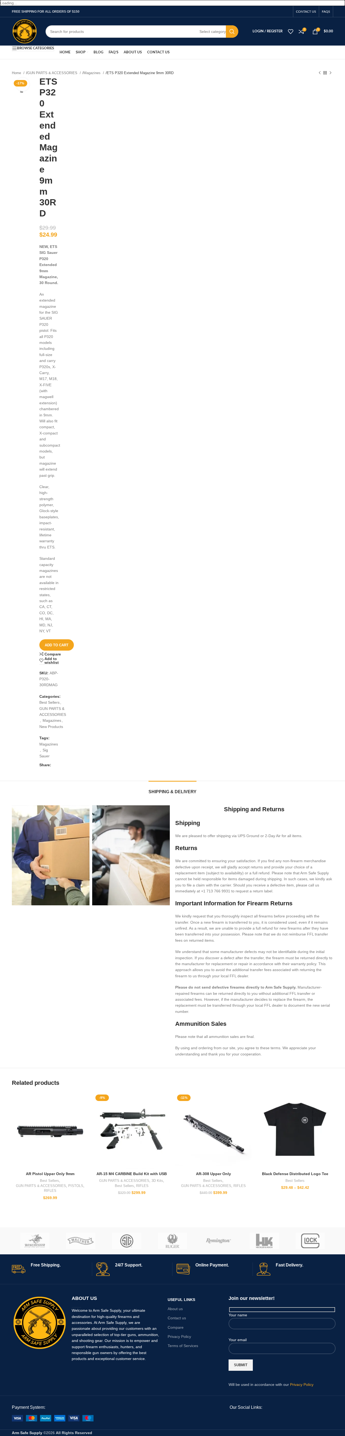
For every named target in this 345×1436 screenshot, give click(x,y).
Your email (238, 1340)
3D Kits (157, 1181)
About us (175, 1309)
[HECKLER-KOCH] (264, 1240)
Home (17, 73)
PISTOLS (75, 1186)
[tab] (172, 789)
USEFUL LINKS (181, 1299)
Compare (176, 1327)
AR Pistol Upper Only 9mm (50, 1174)
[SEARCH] (232, 31)
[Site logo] (24, 31)
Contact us (177, 1318)
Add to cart (56, 645)
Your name (238, 1315)
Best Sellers (49, 702)
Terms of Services (183, 1346)
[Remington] (218, 1240)
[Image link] (40, 1322)
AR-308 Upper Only (213, 1174)
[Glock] (310, 1240)
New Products (51, 726)
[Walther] (81, 1240)
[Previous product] (319, 73)
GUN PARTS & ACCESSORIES (52, 73)
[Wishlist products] (290, 31)
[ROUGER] (172, 1240)
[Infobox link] (50, 1269)
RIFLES (50, 1191)
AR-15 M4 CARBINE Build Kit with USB (131, 1174)
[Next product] (330, 73)
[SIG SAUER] (127, 1240)
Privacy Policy (179, 1336)
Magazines (93, 73)
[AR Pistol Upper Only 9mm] (50, 1131)
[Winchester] (35, 1240)
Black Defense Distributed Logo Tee (295, 1174)
